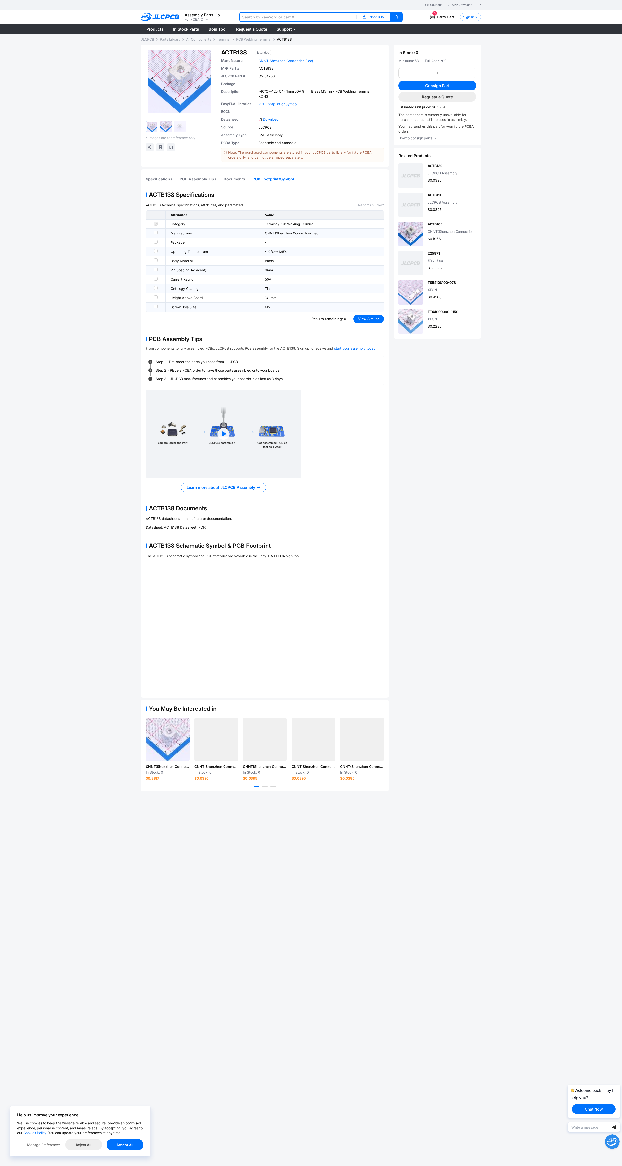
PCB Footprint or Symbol (278, 104)
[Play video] (223, 434)
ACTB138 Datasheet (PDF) (185, 527)
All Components (198, 39)
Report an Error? (371, 205)
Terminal (223, 39)
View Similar (368, 319)
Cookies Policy (34, 1133)
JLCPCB (147, 39)
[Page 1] (256, 786)
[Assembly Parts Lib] (160, 17)
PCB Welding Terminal (253, 39)
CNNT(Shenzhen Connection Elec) (286, 61)
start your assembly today (355, 348)
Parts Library (170, 39)
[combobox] (298, 17)
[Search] (396, 17)
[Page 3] (273, 786)
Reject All (83, 1145)
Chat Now (594, 1109)
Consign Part (437, 85)
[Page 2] (265, 786)
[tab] (159, 179)
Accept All (124, 1145)
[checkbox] (156, 224)
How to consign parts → (417, 138)
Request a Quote (437, 96)
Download (271, 119)
